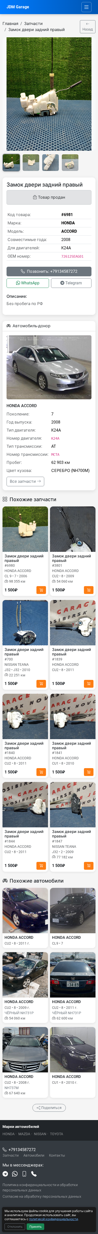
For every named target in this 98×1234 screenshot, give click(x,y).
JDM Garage (18, 7)
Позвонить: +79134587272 (52, 271)
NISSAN (40, 1134)
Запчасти (33, 23)
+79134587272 (22, 1149)
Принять (35, 1226)
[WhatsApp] (15, 1174)
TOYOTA (56, 1134)
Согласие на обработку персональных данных (42, 1196)
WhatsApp (30, 283)
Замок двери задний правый (36, 29)
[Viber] (24, 1174)
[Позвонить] (34, 1174)
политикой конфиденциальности (53, 1219)
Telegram (73, 283)
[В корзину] (41, 590)
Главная (10, 23)
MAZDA (24, 1134)
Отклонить (15, 1226)
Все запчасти (23, 481)
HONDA (9, 1134)
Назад (87, 29)
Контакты (57, 1155)
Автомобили (33, 1155)
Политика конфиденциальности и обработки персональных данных (40, 1187)
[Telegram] (5, 1174)
